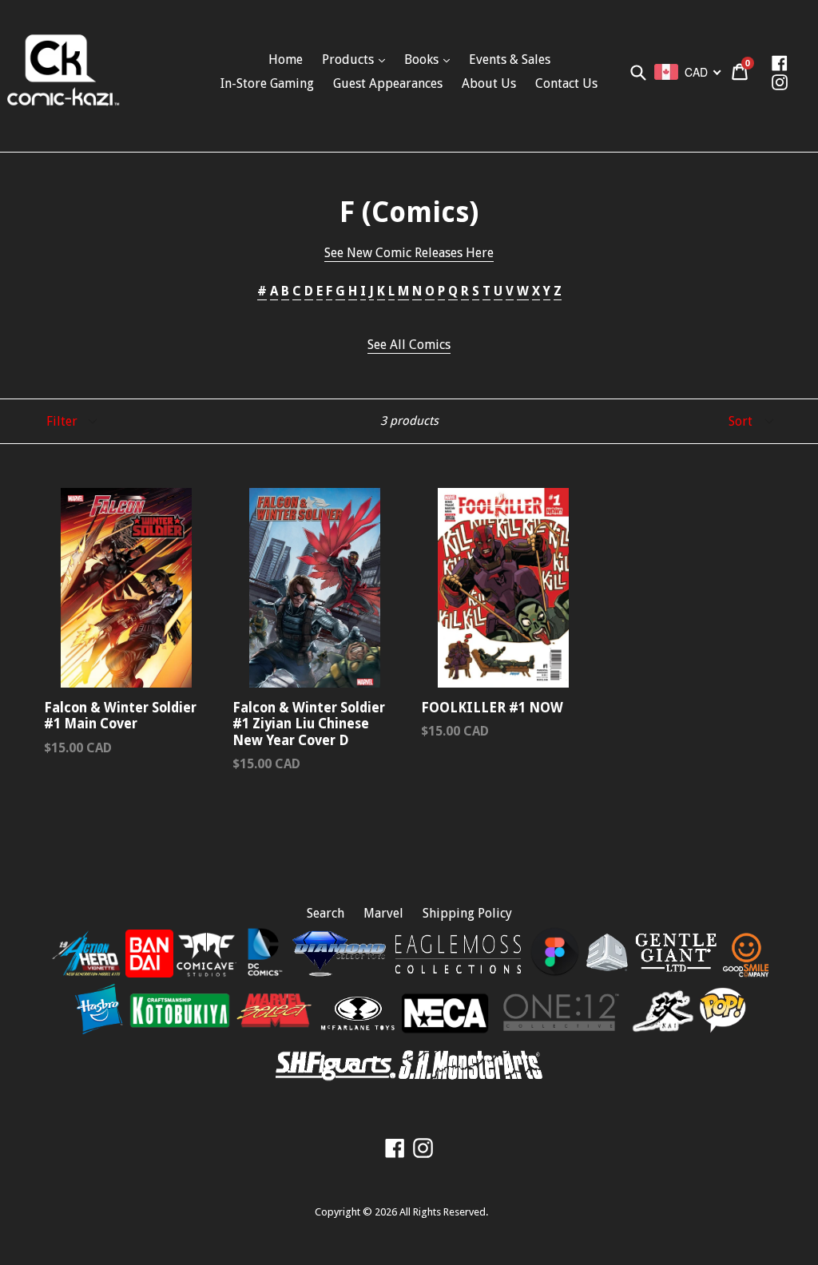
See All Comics (409, 344)
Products (349, 59)
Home (285, 59)
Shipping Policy (467, 913)
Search (325, 913)
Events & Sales (509, 59)
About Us (489, 83)
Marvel (383, 913)
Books (423, 59)
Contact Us (566, 83)
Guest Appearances (388, 83)
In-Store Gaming (267, 83)
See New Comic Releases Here (409, 252)
